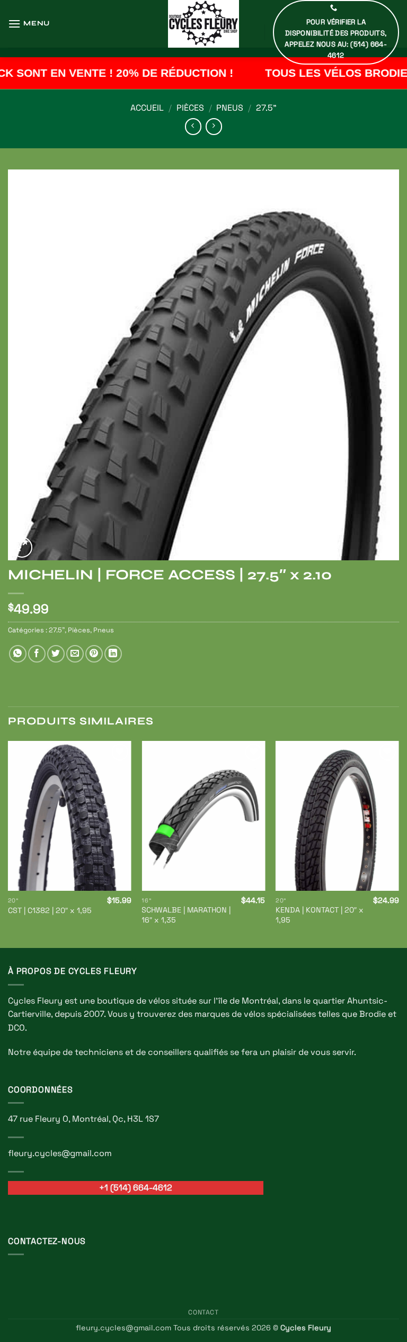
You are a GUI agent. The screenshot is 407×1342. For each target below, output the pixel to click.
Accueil (147, 107)
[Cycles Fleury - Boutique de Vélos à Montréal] (203, 24)
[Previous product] (214, 126)
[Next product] (193, 126)
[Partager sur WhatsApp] (17, 654)
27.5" (266, 107)
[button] (29, 24)
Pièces (190, 107)
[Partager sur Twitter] (56, 654)
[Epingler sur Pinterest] (94, 654)
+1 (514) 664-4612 (135, 1187)
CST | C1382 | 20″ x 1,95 (50, 910)
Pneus (229, 107)
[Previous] (8, 843)
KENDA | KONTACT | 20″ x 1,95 (320, 915)
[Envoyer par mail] (75, 654)
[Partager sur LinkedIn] (113, 654)
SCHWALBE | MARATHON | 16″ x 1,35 (186, 915)
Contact (203, 1312)
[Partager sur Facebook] (37, 654)
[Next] (398, 843)
